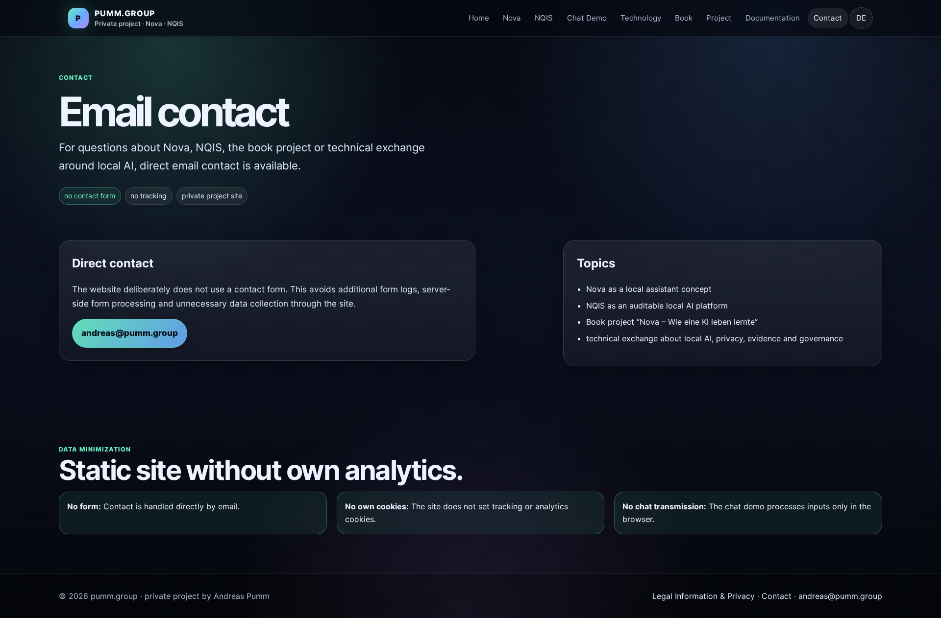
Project (719, 18)
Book (684, 18)
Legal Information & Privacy (703, 596)
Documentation (772, 18)
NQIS (544, 18)
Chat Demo (587, 18)
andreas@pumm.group (129, 333)
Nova (512, 18)
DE (861, 18)
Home (479, 18)
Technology (640, 18)
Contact (828, 18)
